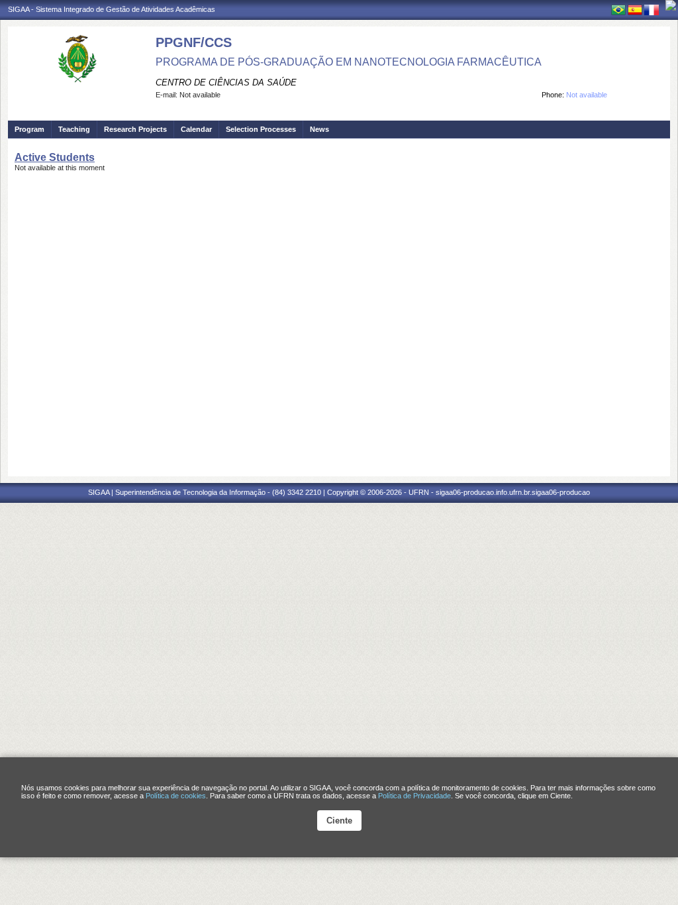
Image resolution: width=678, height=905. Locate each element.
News (319, 129)
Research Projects (135, 129)
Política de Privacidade (414, 796)
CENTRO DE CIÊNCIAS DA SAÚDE (226, 82)
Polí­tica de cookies (176, 796)
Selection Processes (261, 129)
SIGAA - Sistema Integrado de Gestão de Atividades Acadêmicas (111, 9)
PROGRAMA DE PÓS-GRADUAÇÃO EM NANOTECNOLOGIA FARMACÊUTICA (349, 62)
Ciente (339, 820)
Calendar (196, 129)
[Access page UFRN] (670, 5)
